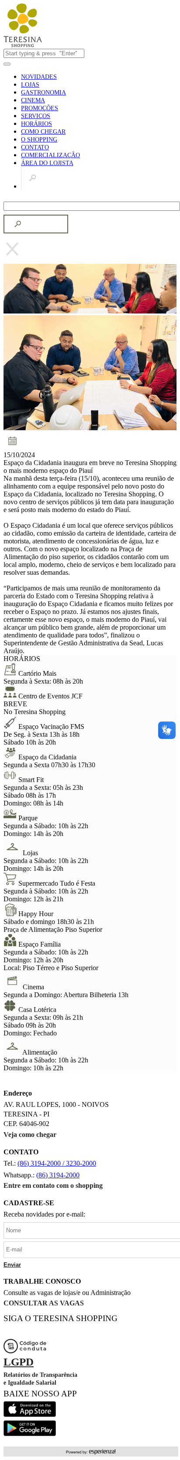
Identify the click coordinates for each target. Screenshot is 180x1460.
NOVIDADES (39, 77)
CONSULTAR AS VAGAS (43, 1303)
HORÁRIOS (36, 124)
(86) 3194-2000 (58, 1175)
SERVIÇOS (35, 116)
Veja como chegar (29, 1134)
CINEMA (33, 100)
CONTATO (35, 147)
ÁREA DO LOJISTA (47, 163)
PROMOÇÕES (39, 108)
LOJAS (30, 84)
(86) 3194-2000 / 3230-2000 (56, 1163)
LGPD (18, 1362)
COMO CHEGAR (43, 131)
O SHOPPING (39, 139)
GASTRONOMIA (43, 92)
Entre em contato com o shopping (53, 1185)
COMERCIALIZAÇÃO (50, 155)
